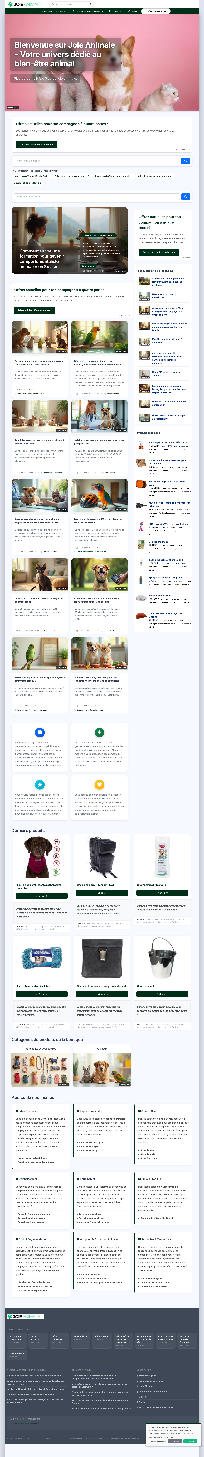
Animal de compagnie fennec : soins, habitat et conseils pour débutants (35, 1401)
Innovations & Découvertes (154, 1286)
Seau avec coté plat (148, 986)
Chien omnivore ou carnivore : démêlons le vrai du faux (34, 1375)
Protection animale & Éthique (32, 1158)
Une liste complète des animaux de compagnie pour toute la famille (169, 327)
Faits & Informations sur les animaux (91, 552)
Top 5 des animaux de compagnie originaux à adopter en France (100, 1401)
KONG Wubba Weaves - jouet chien (168, 524)
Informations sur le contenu (152, 1391)
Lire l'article (88, 266)
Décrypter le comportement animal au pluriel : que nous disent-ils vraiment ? (99, 1385)
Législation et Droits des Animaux (34, 1282)
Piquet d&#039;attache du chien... (114, 176)
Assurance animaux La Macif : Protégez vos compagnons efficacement (169, 311)
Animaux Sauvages (88, 1146)
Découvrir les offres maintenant (36, 144)
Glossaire (143, 1397)
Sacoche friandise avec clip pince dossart (101, 986)
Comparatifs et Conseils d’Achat (90, 710)
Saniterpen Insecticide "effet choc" (169, 442)
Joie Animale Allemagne (26, 1423)
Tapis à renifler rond (160, 595)
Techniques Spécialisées (91, 1218)
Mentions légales (147, 1375)
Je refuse (175, 1441)
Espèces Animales (111, 394)
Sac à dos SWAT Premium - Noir (95, 884)
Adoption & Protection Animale (98, 1239)
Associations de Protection (93, 1278)
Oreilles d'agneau (158, 541)
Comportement (27, 1179)
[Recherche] (90, 4)
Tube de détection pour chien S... (72, 176)
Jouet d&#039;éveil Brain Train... (32, 176)
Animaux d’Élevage (88, 1150)
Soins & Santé (149, 1111)
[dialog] (173, 1435)
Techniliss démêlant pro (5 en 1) (166, 559)
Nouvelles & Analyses (151, 1278)
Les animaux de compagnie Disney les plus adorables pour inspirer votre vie (169, 389)
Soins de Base (147, 1150)
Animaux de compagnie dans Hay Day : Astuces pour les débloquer (168, 282)
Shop (41, 896)
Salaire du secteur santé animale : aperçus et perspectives (101, 1408)
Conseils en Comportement (31, 1222)
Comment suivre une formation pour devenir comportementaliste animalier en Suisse (94, 1377)
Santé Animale (109, 473)
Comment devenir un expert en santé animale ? (30, 1394)
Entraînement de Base (90, 1214)
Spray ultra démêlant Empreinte (166, 577)
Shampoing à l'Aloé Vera (151, 884)
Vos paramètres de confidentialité (155, 1407)
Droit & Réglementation (32, 1239)
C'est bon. (190, 1441)
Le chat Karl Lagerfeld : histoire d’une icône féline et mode (36, 1389)
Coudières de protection (27, 182)
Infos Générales (50, 552)
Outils (141, 1402)
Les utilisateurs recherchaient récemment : (36, 170)
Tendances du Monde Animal (154, 1282)
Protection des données (150, 1381)
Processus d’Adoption (90, 1274)
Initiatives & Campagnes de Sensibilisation (100, 1282)
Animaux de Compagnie (53, 473)
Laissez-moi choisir (158, 1442)
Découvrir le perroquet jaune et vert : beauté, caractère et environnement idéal (100, 1393)
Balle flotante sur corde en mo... (155, 176)
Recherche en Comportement (32, 1218)
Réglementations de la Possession (35, 1286)
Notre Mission (145, 1386)
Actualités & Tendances (156, 1239)
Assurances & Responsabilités (33, 1290)
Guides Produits (110, 631)
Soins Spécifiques (149, 1158)
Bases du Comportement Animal (30, 394)
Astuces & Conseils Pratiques (94, 1222)
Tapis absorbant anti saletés (33, 986)
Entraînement (88, 1179)
